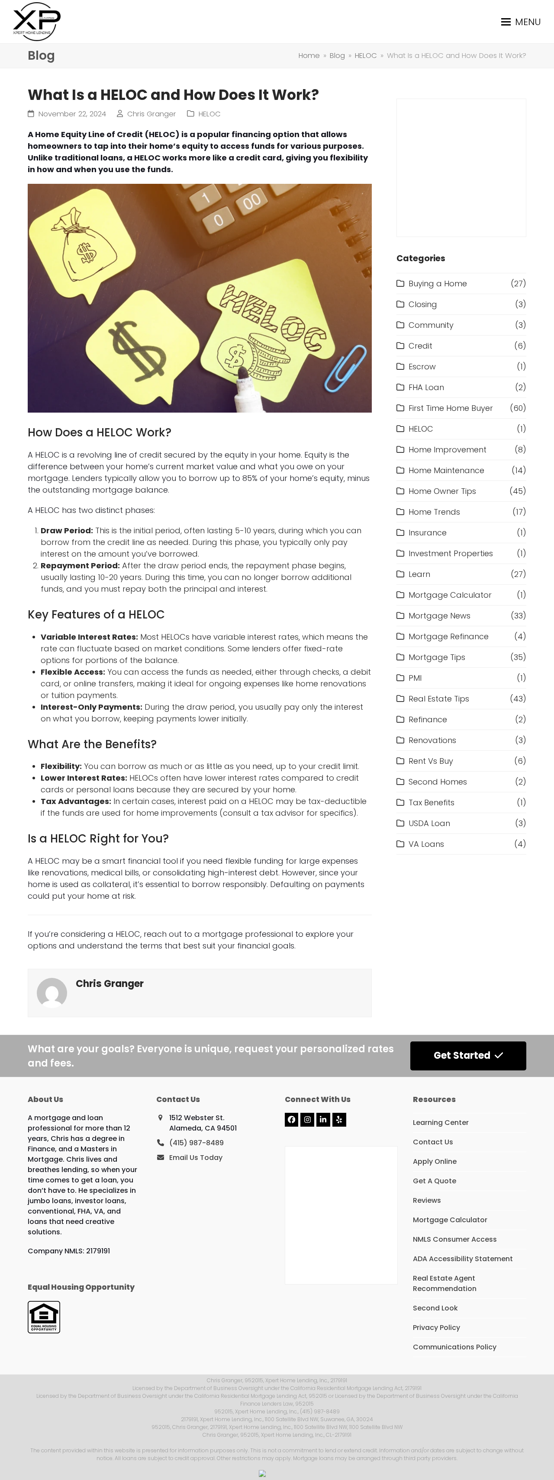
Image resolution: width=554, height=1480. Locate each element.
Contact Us (433, 1142)
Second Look (435, 1308)
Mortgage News (439, 615)
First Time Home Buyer (451, 408)
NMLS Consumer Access (455, 1239)
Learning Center (441, 1123)
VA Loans (426, 844)
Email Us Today (195, 1158)
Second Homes (438, 781)
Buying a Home (438, 283)
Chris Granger (151, 114)
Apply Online (435, 1161)
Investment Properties (451, 553)
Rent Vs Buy (431, 761)
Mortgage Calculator (450, 594)
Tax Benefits (431, 802)
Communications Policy (454, 1347)
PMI (415, 678)
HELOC (210, 114)
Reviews (427, 1200)
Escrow (422, 366)
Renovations (432, 740)
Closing (423, 304)
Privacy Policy (436, 1328)
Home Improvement (447, 449)
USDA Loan (429, 823)
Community (431, 325)
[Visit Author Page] (52, 992)
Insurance (428, 532)
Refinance (428, 719)
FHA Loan (426, 387)
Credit (420, 345)
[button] (521, 22)
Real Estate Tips (439, 698)
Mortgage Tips (437, 657)
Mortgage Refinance (449, 636)
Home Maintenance (446, 470)
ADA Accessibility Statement (463, 1259)
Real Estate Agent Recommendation (445, 1283)
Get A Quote (434, 1181)
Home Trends (434, 511)
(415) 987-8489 (196, 1143)
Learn (419, 574)
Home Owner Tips (442, 491)
